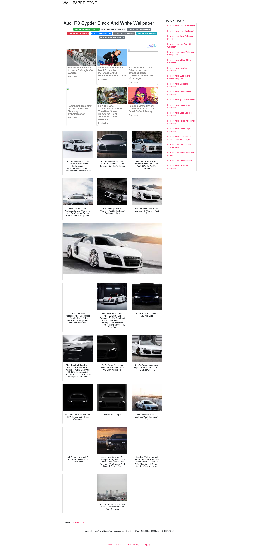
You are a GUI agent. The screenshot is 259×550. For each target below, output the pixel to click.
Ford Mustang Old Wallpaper (179, 160)
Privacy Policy (133, 544)
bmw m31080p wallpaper (124, 33)
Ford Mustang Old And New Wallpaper (179, 61)
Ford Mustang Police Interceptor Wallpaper (181, 122)
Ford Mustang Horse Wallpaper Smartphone (180, 53)
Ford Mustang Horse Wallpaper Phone (180, 154)
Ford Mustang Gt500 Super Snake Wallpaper (179, 146)
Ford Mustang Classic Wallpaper (181, 25)
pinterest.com (78, 522)
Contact (119, 544)
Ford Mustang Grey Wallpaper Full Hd (180, 37)
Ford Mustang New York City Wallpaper (179, 45)
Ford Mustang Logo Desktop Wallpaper (179, 114)
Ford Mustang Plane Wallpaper (180, 30)
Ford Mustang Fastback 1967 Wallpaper (179, 93)
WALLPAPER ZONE (79, 2)
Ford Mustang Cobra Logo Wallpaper (178, 130)
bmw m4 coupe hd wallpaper (113, 29)
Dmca (109, 544)
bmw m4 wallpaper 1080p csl (112, 37)
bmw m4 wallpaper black (78, 33)
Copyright (148, 544)
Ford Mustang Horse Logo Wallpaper (178, 106)
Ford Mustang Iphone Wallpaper (181, 99)
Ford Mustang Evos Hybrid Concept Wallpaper (178, 77)
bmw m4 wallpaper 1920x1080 (86, 29)
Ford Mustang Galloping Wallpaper (177, 85)
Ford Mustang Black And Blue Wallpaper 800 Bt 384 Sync (180, 138)
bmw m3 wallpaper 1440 (101, 33)
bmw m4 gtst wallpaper (146, 33)
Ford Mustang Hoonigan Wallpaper (177, 69)
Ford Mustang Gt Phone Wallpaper (177, 167)
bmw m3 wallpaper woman (139, 29)
